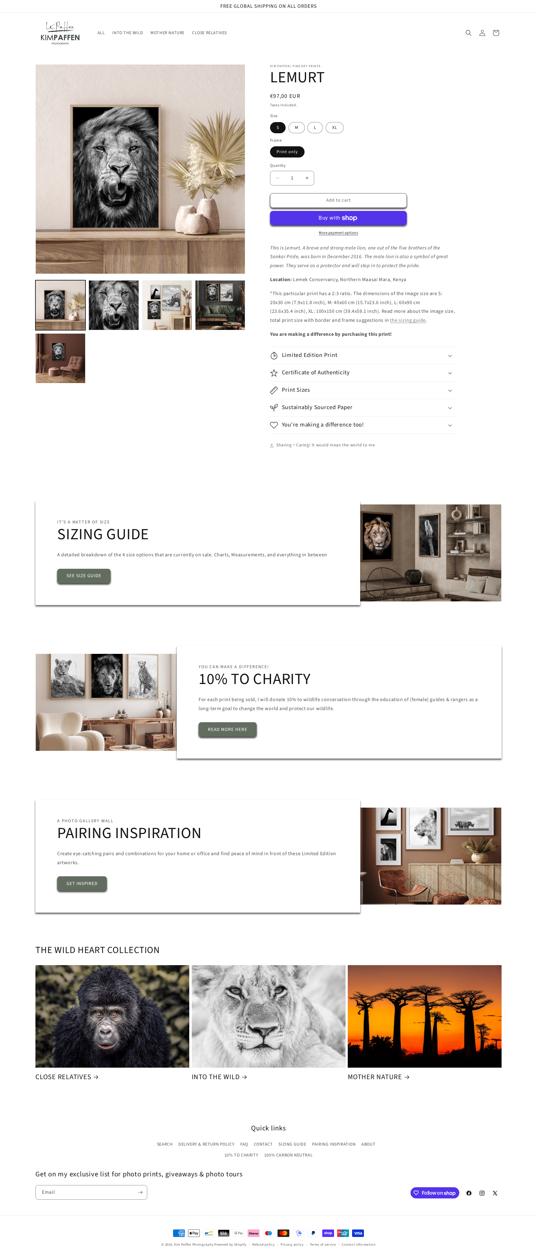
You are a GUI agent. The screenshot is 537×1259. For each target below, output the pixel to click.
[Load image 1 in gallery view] (60, 305)
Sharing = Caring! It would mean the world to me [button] (325, 445)
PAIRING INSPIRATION (334, 1144)
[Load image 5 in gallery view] (60, 358)
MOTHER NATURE (375, 1077)
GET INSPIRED (82, 883)
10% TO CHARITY (241, 1155)
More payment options (338, 232)
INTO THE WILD (216, 1077)
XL (334, 128)
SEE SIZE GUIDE (84, 575)
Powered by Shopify (230, 1244)
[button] (468, 33)
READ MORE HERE (227, 729)
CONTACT (263, 1144)
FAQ (244, 1144)
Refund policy (263, 1244)
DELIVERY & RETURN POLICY (206, 1144)
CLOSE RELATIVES (63, 1077)
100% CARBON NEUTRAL (288, 1155)
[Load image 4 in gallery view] (220, 305)
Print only (287, 152)
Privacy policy (292, 1244)
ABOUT (368, 1144)
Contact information (358, 1244)
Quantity (278, 165)
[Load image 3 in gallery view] (167, 305)
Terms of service (323, 1244)
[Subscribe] (140, 1192)
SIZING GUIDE (292, 1144)
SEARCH (165, 1144)
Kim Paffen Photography (193, 1244)
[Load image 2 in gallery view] (114, 305)
